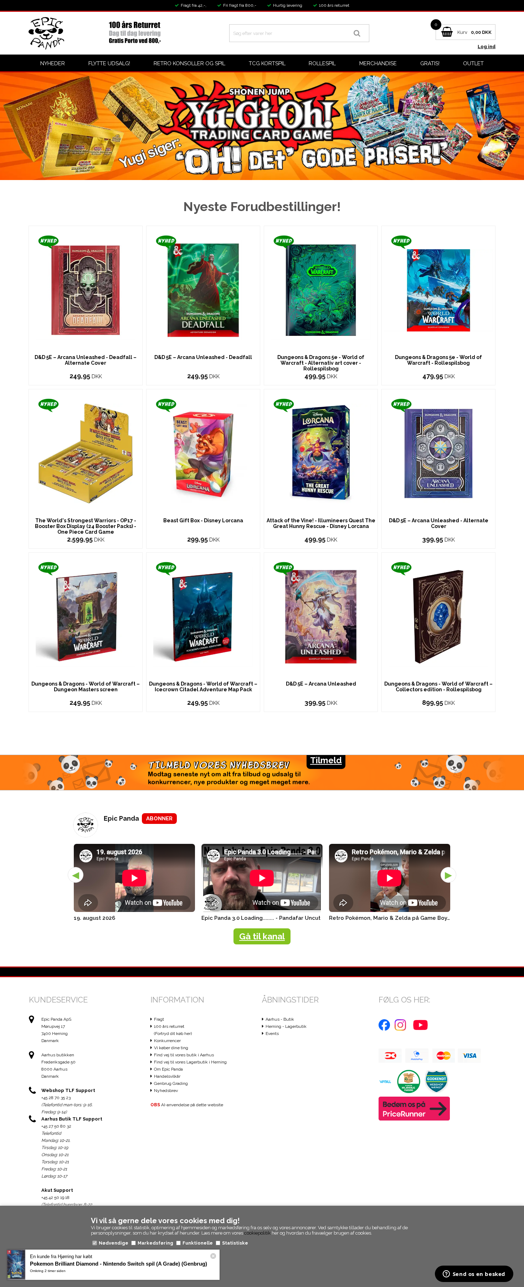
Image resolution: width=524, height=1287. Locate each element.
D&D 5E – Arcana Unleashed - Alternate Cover (438, 523)
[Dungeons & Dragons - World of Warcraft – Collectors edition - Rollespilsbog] (438, 616)
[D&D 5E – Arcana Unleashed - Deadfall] (203, 289)
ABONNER (159, 818)
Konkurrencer (167, 1040)
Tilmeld (326, 760)
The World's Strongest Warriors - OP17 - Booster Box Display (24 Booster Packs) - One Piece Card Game (85, 526)
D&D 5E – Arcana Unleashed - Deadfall (203, 357)
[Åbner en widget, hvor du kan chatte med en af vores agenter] (474, 1274)
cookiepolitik (257, 1233)
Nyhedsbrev (166, 1090)
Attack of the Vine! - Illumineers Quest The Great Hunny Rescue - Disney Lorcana (321, 523)
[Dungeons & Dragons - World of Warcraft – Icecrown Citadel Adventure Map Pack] (203, 616)
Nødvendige (113, 1243)
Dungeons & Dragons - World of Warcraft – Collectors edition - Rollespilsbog (438, 686)
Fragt (159, 1019)
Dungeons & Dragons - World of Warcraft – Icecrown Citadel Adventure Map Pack (203, 686)
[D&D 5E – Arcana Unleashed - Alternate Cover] (438, 453)
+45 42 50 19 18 (55, 1197)
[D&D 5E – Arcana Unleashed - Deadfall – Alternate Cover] (85, 289)
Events (272, 1033)
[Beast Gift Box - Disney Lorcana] (203, 453)
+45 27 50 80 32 (56, 1126)
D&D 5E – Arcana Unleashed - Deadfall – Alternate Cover (86, 360)
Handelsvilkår (167, 1076)
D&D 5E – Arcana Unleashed (321, 684)
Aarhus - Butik (280, 1019)
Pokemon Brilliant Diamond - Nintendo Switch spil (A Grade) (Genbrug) (118, 1264)
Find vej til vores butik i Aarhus (184, 1054)
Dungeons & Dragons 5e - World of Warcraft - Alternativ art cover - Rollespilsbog (320, 362)
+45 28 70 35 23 (56, 1097)
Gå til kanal (262, 936)
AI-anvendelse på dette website (186, 1104)
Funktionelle (198, 1243)
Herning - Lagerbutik (286, 1026)
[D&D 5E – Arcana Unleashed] (321, 616)
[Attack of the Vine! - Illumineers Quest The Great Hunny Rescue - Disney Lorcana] (321, 453)
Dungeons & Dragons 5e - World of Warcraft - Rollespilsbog (438, 360)
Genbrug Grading (171, 1083)
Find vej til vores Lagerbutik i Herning (190, 1062)
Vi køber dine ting (171, 1047)
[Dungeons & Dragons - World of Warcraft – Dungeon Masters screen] (85, 616)
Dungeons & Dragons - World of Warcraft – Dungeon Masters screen (85, 686)
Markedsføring (155, 1243)
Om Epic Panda (168, 1069)
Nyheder (52, 63)
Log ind (486, 46)
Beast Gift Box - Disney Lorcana (203, 520)
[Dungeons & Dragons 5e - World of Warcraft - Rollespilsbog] (438, 289)
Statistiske (235, 1243)
